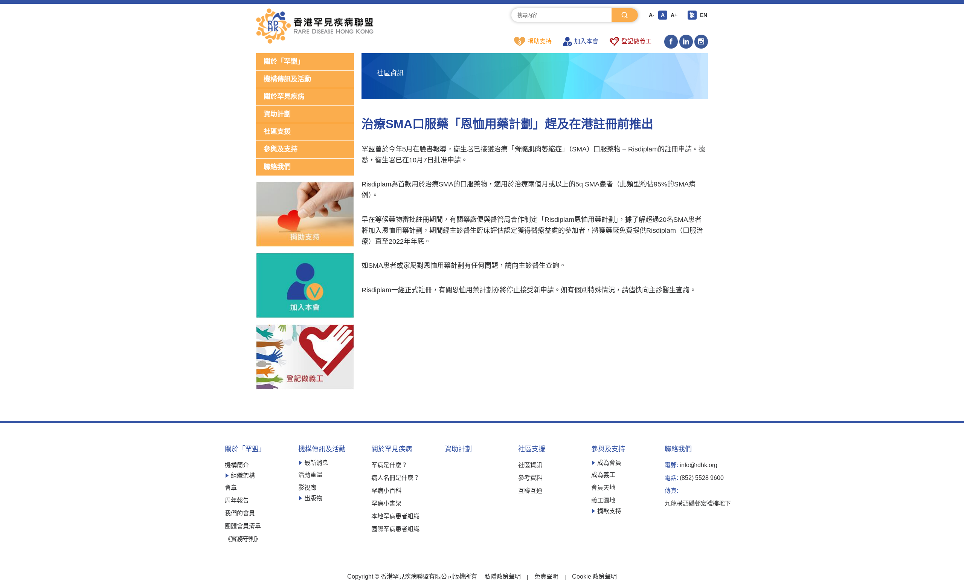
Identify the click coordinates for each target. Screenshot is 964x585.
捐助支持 (540, 41)
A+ (674, 15)
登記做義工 (636, 41)
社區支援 (277, 131)
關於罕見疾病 (284, 96)
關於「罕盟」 (284, 61)
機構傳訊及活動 (287, 79)
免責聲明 (546, 577)
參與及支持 (280, 149)
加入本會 (586, 41)
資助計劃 (277, 114)
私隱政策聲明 (503, 577)
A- (651, 15)
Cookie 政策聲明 (594, 577)
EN (703, 15)
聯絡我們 (277, 167)
